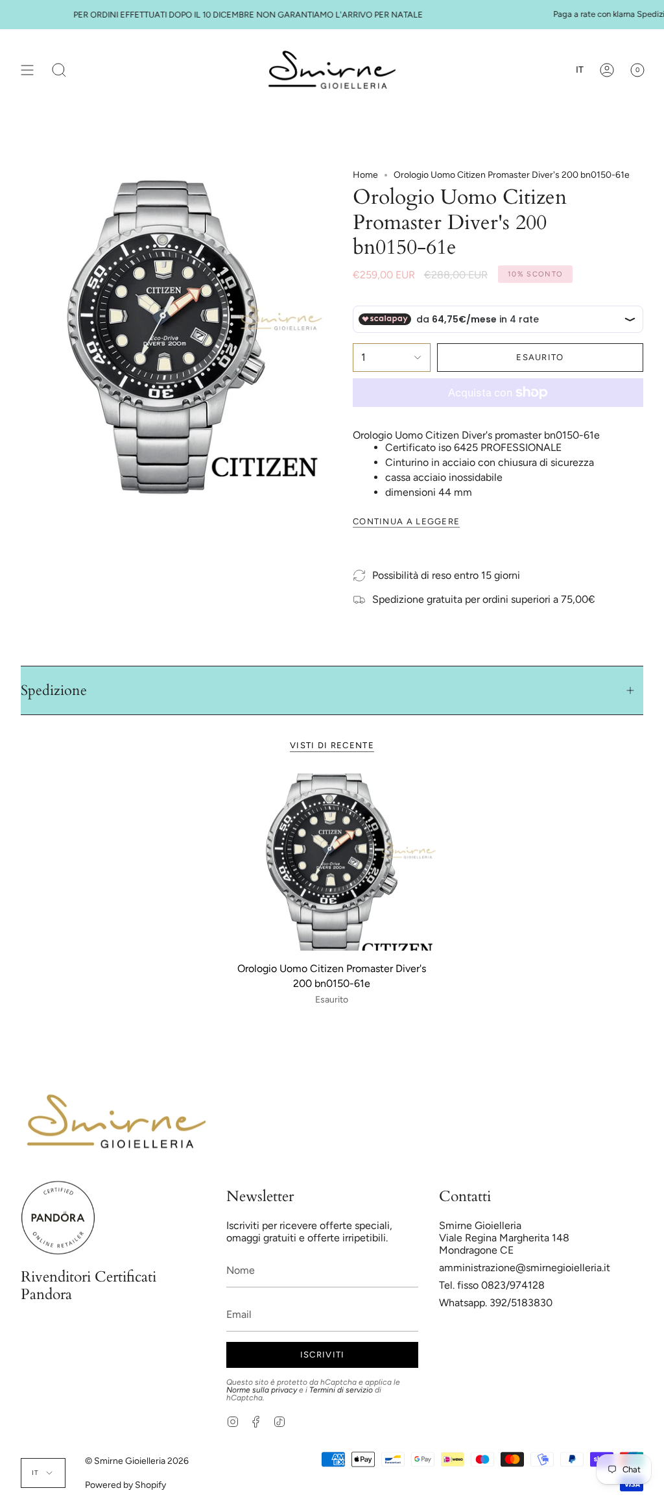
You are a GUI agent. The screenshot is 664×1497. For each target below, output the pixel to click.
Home (365, 174)
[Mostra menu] (27, 69)
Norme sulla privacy (261, 1389)
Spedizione (54, 690)
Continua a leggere (406, 521)
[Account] (607, 69)
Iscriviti (322, 1354)
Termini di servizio (341, 1389)
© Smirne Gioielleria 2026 (137, 1461)
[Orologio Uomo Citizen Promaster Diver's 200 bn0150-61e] (331, 862)
